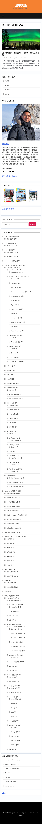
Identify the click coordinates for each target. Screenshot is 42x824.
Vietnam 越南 (11, 475)
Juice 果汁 (12, 616)
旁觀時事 (9, 548)
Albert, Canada (13, 270)
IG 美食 (7, 85)
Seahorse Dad (8, 58)
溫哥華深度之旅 (11, 256)
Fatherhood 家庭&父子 (14, 510)
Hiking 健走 (12, 721)
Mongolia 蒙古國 (12, 383)
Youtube (7, 94)
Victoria (13, 326)
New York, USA (14, 455)
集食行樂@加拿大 (9, 596)
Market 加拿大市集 (12, 675)
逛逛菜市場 (12, 681)
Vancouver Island (16, 322)
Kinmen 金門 (13, 409)
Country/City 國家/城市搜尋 (13, 265)
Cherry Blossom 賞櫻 (13, 493)
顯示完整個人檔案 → (9, 176)
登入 (3, 793)
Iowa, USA (12, 451)
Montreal (14, 348)
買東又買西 (12, 677)
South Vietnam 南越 (15, 486)
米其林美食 (7, 580)
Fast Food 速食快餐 (15, 662)
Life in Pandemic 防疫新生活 (15, 515)
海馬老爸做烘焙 (11, 572)
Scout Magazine (10, 773)
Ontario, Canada (14, 335)
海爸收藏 (9, 552)
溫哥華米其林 (11, 587)
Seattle (13, 471)
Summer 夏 (14, 740)
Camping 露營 (13, 688)
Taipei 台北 (12, 422)
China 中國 (10, 366)
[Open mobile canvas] (3, 16)
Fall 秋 (13, 727)
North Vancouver (16, 296)
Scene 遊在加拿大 (12, 686)
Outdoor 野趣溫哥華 (13, 519)
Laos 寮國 (10, 379)
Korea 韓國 (10, 374)
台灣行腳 (11, 427)
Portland (13, 464)
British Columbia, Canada (17, 276)
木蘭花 (13, 703)
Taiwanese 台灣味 (16, 646)
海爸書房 (9, 556)
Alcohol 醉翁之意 (14, 600)
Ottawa (13, 337)
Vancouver (14, 318)
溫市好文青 (10, 245)
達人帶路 (7, 591)
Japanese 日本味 (16, 638)
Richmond (14, 300)
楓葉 (12, 712)
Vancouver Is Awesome (12, 760)
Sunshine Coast (16, 309)
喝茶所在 (11, 620)
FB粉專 (7, 81)
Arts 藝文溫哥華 (9, 243)
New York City (15, 458)
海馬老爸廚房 (8, 569)
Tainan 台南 (12, 418)
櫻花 (12, 716)
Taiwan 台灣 (10, 403)
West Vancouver (16, 331)
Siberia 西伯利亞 (14, 394)
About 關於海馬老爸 (10, 236)
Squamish (14, 305)
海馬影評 (9, 561)
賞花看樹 (11, 749)
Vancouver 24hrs (10, 781)
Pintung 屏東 (13, 414)
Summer (13, 736)
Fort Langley (15, 287)
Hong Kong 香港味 (16, 633)
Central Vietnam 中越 (15, 478)
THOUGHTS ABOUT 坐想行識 (13, 537)
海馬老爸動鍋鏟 (11, 576)
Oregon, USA (13, 462)
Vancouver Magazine (12, 764)
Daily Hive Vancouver (12, 768)
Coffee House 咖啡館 (15, 605)
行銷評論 (9, 565)
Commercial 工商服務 (11, 261)
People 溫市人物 (12, 524)
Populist (7, 777)
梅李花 (13, 708)
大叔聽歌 (9, 539)
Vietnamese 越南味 (17, 651)
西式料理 (11, 670)
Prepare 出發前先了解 (11, 532)
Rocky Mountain (16, 272)
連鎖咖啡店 (14, 611)
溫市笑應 (21, 5)
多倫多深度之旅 (11, 252)
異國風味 (11, 666)
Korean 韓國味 (15, 642)
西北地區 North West (10, 47)
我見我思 (9, 543)
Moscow (11, 390)
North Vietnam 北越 (15, 482)
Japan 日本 (10, 370)
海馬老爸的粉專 (8, 209)
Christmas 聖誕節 (12, 497)
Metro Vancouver (10, 786)
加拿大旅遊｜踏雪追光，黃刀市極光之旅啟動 (20, 54)
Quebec (13, 353)
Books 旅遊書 (8, 250)
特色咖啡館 (14, 607)
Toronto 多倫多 (15, 342)
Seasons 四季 (13, 725)
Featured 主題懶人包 (10, 491)
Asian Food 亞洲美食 (15, 627)
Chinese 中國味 (16, 629)
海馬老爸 (5, 144)
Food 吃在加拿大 (12, 624)
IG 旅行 (7, 90)
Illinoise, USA (13, 444)
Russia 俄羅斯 (11, 387)
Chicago (13, 447)
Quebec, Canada (14, 346)
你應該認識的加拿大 (13, 528)
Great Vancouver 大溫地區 (19, 292)
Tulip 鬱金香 (14, 699)
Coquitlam (14, 283)
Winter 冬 (14, 745)
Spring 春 (14, 732)
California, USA (13, 438)
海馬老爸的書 (11, 239)
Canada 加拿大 (11, 267)
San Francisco (15, 440)
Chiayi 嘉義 (12, 405)
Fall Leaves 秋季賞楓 (13, 506)
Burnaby (13, 279)
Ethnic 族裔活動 (14, 692)
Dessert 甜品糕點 (14, 655)
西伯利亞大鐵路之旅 (15, 398)
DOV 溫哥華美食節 (12, 502)
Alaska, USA (13, 433)
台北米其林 (10, 583)
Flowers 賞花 (13, 697)
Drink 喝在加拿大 (12, 598)
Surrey (13, 313)
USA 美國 (10, 431)
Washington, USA (14, 469)
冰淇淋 (13, 657)
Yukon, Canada (14, 357)
